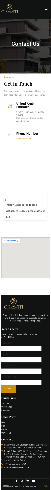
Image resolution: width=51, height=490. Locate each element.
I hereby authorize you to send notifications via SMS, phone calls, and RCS (25, 210)
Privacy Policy (43, 486)
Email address (8, 376)
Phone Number (9, 365)
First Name (6, 342)
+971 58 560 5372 (24, 138)
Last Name (6, 354)
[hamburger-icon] (46, 10)
